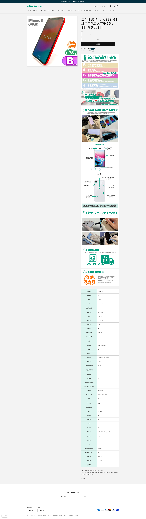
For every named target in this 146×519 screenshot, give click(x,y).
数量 (82, 31)
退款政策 (55, 515)
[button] (110, 6)
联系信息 (65, 515)
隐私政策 (49, 515)
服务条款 (76, 515)
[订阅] (85, 496)
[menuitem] (29, 10)
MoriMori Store (34, 515)
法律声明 (71, 515)
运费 (93, 51)
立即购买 (98, 44)
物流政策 (60, 515)
